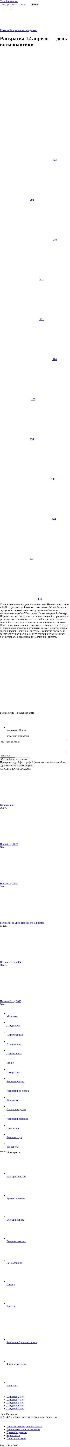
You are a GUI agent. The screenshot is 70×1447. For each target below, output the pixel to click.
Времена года (14, 1137)
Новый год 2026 (9, 844)
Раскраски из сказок (18, 1090)
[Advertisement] (35, 86)
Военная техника (16, 1241)
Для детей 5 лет (15, 1402)
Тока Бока (12, 1385)
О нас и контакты (16, 1438)
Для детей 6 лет (15, 1405)
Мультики (12, 1016)
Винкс (10, 1062)
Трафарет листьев (16, 1176)
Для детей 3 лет (15, 1396)
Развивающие (14, 1044)
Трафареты (13, 1146)
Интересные (13, 1072)
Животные (12, 1100)
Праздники (13, 1128)
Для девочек (13, 1025)
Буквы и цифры (15, 1081)
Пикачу (11, 1284)
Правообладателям (17, 1432)
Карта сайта (13, 1435)
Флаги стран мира (17, 1364)
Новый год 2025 (9, 883)
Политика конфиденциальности (24, 1426)
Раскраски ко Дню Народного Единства (22, 922)
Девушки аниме (15, 1219)
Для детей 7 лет (15, 1408)
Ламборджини (14, 1262)
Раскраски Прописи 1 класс (22, 1342)
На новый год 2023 (10, 1001)
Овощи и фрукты (16, 1109)
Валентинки (7, 805)
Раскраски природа (17, 1118)
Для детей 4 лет (15, 1399)
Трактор (11, 1306)
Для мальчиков (15, 1034)
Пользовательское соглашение (23, 1429)
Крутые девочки (16, 1198)
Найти (35, 4)
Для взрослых (14, 1053)
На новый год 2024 (10, 962)
